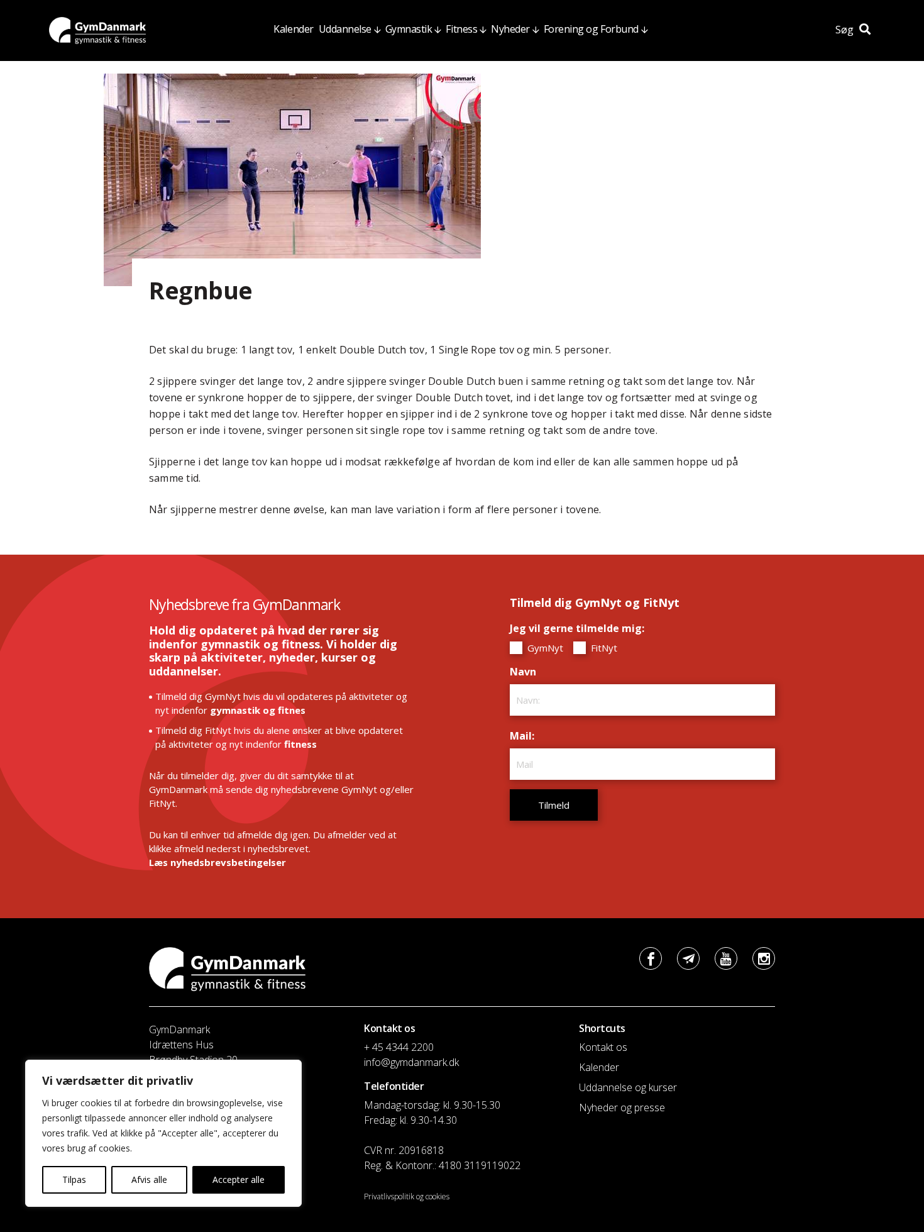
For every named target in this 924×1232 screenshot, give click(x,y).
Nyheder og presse (622, 1107)
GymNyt (544, 647)
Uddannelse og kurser (628, 1087)
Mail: (525, 736)
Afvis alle (149, 1179)
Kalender (293, 29)
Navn (526, 672)
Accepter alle (238, 1179)
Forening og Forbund (591, 29)
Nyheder (510, 29)
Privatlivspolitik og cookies (406, 1196)
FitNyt (603, 647)
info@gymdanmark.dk (411, 1062)
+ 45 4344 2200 (399, 1047)
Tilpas (74, 1179)
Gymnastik (408, 29)
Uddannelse (345, 29)
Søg (845, 29)
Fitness (461, 29)
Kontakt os (603, 1047)
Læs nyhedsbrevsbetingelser (217, 862)
